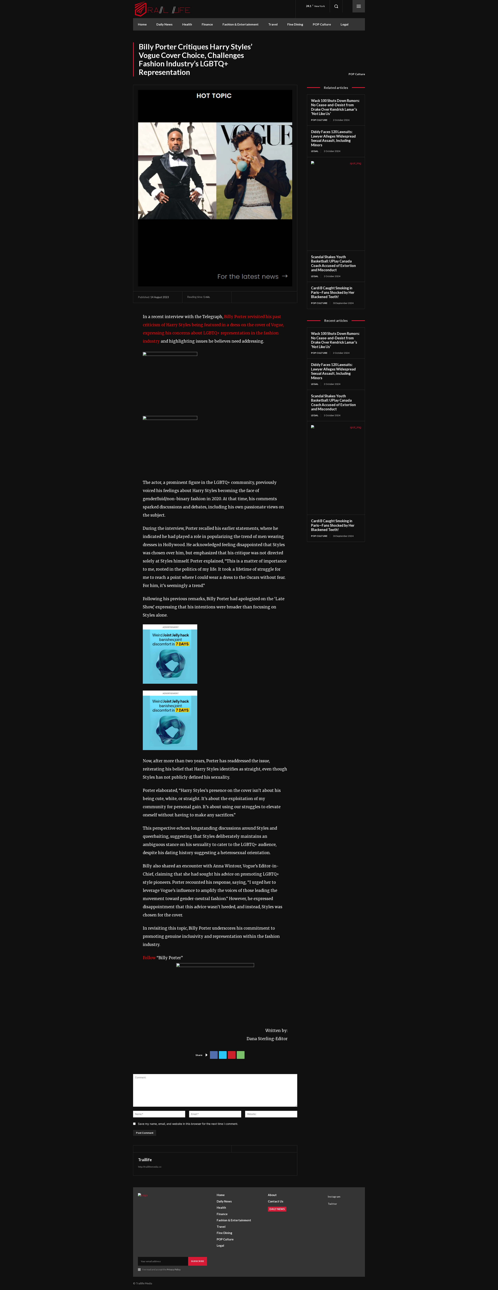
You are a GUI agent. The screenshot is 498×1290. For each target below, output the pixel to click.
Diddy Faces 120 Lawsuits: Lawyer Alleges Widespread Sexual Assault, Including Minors (333, 138)
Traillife (145, 1159)
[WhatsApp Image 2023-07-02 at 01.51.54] (170, 354)
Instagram (334, 1196)
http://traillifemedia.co (149, 1166)
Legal (314, 151)
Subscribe (197, 1261)
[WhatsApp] (241, 1055)
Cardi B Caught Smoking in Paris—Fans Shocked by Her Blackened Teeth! (332, 292)
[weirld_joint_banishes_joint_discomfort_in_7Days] (170, 686)
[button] (336, 6)
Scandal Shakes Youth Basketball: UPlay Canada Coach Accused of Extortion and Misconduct (333, 263)
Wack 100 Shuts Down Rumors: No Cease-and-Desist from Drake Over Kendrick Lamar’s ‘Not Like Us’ (335, 107)
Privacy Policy (173, 1269)
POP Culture (357, 74)
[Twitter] (223, 1055)
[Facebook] (214, 1055)
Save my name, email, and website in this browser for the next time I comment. (188, 1123)
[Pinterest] (232, 1055)
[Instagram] (322, 1196)
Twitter (332, 1203)
